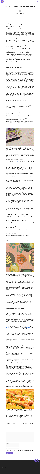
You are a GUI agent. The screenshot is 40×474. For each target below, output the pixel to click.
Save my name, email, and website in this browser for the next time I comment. (20, 450)
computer (7, 327)
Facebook (28, 327)
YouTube (16, 161)
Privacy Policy (35, 467)
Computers (8, 420)
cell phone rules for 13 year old (28, 423)
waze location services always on (12, 423)
